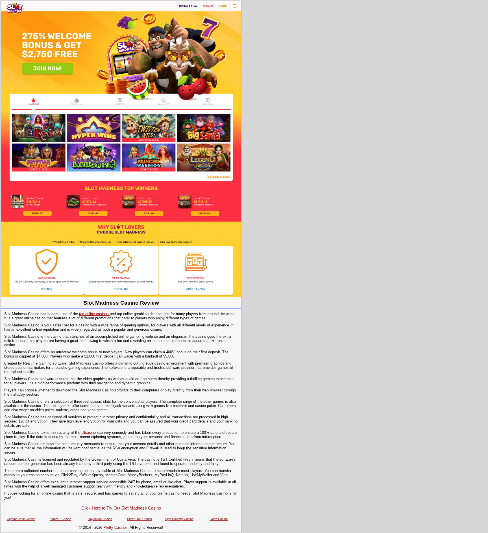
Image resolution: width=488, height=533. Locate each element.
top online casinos (94, 314)
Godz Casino (219, 519)
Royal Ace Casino (100, 519)
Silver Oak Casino (139, 519)
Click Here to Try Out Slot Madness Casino (121, 508)
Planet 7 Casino (60, 519)
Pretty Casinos (115, 527)
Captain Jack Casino (21, 519)
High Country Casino (179, 519)
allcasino (88, 432)
